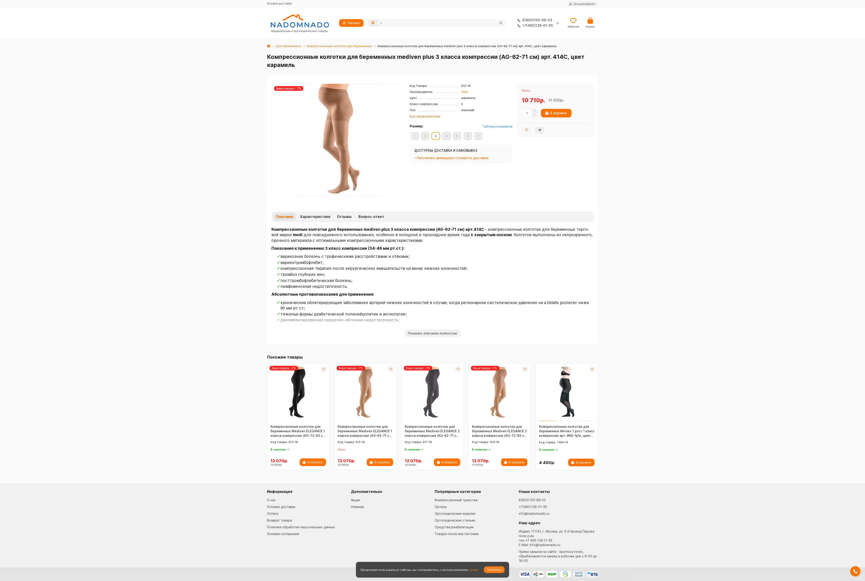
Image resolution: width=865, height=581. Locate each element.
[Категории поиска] (373, 23)
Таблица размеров (497, 126)
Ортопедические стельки (455, 520)
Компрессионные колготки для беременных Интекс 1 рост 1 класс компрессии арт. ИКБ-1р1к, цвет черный (566, 431)
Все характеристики (425, 116)
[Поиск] (500, 23)
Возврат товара (279, 520)
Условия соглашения (283, 534)
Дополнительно (366, 491)
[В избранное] (323, 369)
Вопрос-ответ (371, 217)
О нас (271, 500)
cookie (473, 570)
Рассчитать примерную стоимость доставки (453, 158)
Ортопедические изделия (455, 513)
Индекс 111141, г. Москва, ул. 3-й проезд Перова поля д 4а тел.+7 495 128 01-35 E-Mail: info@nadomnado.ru (556, 538)
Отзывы (344, 217)
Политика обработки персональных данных (301, 527)
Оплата (272, 513)
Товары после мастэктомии (457, 534)
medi (464, 92)
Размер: (416, 126)
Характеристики (315, 217)
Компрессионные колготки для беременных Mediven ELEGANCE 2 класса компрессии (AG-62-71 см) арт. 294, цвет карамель (432, 431)
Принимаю (494, 569)
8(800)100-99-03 (532, 500)
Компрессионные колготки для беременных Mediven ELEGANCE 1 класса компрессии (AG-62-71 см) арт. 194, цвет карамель (365, 431)
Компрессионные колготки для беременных (339, 46)
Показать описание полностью (432, 333)
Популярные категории (458, 491)
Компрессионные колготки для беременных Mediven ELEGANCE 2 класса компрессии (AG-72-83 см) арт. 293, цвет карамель (499, 431)
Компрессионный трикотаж (456, 500)
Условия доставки (279, 3)
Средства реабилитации (454, 527)
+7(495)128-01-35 (533, 507)
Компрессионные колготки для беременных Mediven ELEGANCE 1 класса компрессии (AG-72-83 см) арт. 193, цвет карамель (298, 431)
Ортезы (441, 507)
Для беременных (288, 46)
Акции (355, 500)
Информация (279, 491)
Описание (284, 217)
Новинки (357, 507)
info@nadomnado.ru (534, 513)
